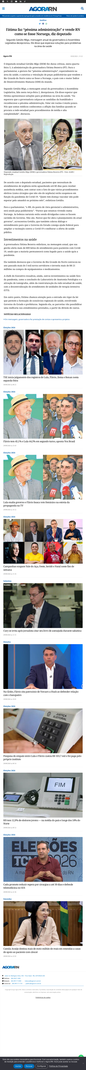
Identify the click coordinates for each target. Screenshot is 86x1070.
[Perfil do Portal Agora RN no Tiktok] (26, 1)
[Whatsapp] (46, 23)
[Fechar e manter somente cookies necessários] (83, 1063)
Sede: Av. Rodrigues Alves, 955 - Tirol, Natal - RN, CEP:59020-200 (25, 976)
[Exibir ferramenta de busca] (82, 9)
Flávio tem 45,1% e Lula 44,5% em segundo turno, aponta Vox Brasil (39, 441)
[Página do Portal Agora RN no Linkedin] (22, 1)
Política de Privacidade (58, 1066)
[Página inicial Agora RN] (10, 968)
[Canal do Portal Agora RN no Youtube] (17, 1)
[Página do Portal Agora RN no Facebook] (4, 1)
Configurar (41, 1066)
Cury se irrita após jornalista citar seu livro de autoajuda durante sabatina (42, 630)
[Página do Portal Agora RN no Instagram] (13, 1)
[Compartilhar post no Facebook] (43, 23)
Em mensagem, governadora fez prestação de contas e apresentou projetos (37, 319)
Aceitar (18, 1066)
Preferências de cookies (43, 997)
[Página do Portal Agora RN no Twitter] (9, 1)
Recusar (29, 1066)
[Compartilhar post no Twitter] (40, 23)
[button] (3, 9)
